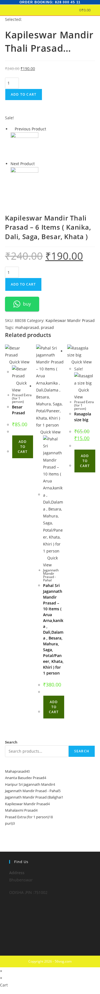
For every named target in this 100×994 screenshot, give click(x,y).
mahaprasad (27, 327)
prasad (47, 327)
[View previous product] (12, 129)
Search (11, 742)
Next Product (23, 163)
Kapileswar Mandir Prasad (70, 320)
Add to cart (23, 94)
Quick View (18, 362)
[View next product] (37, 163)
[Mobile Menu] (93, 10)
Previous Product (30, 129)
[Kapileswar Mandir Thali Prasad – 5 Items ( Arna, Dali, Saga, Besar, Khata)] (24, 180)
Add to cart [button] (23, 446)
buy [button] (27, 304)
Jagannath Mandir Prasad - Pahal (51, 575)
